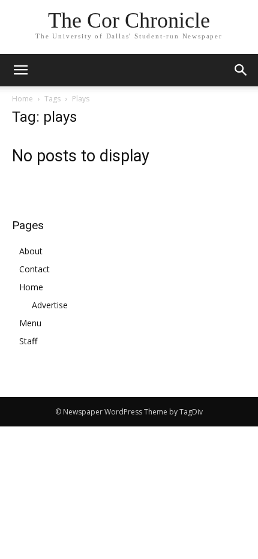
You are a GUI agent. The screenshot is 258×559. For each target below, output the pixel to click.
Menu (30, 323)
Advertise (50, 305)
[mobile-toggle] (20, 70)
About (31, 251)
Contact (34, 269)
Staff (28, 341)
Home (22, 99)
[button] (241, 70)
